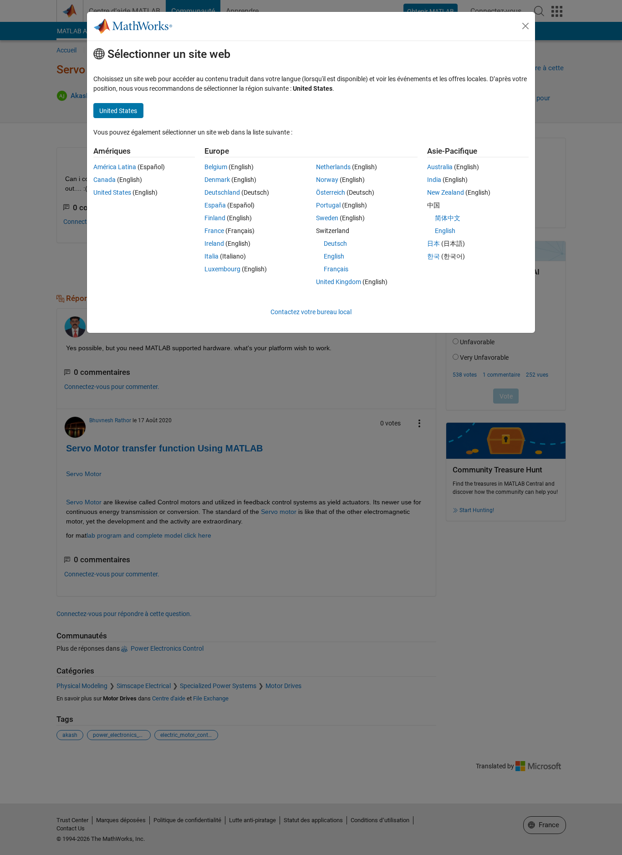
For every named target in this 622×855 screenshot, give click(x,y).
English (334, 256)
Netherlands (333, 167)
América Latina (114, 167)
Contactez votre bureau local (311, 312)
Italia (211, 256)
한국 (433, 256)
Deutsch (335, 243)
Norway (327, 179)
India (434, 179)
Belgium (215, 167)
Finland (214, 218)
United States (112, 192)
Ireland (214, 243)
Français (336, 269)
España (215, 205)
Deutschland (222, 192)
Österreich (330, 192)
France (214, 230)
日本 (433, 243)
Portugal (328, 205)
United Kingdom (338, 281)
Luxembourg (222, 269)
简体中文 (447, 218)
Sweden (327, 218)
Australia (440, 167)
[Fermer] (525, 26)
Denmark (217, 179)
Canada (104, 179)
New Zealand (445, 192)
